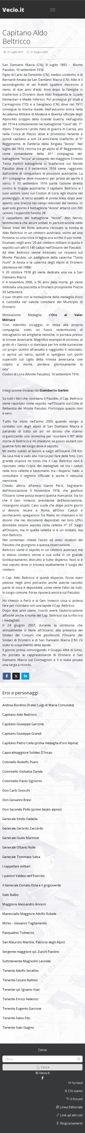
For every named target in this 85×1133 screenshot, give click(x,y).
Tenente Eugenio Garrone (21, 1008)
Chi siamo (75, 1091)
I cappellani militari (16, 866)
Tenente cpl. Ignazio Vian (21, 989)
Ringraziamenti (71, 1123)
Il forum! (76, 1099)
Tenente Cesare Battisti (20, 980)
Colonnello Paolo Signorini (22, 781)
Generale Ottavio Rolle (19, 847)
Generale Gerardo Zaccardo (22, 828)
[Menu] (52, 10)
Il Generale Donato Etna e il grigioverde (31, 885)
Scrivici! (77, 1083)
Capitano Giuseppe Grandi (21, 733)
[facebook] (42, 1078)
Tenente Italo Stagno (18, 1027)
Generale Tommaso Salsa (21, 857)
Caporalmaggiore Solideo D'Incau (27, 752)
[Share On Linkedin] (25, 676)
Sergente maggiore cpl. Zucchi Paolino (30, 951)
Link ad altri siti (71, 1115)
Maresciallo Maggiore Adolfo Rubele (29, 914)
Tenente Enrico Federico (20, 999)
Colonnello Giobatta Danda (22, 771)
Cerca (42, 1050)
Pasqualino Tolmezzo (18, 933)
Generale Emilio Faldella (19, 819)
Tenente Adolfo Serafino (20, 970)
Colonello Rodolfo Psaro (20, 762)
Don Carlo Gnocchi (16, 790)
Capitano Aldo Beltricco (19, 714)
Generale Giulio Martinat (20, 838)
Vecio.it (13, 9)
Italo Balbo (10, 895)
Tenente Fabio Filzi (16, 1018)
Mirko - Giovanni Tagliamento (24, 923)
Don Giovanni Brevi (16, 800)
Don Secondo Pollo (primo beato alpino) (32, 809)
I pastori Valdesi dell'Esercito (23, 876)
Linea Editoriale (71, 1107)
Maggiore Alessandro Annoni (24, 904)
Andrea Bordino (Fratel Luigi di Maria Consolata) (38, 705)
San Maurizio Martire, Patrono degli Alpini (33, 942)
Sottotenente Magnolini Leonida (26, 961)
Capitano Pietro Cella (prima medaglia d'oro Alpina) (40, 743)
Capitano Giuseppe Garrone (23, 724)
